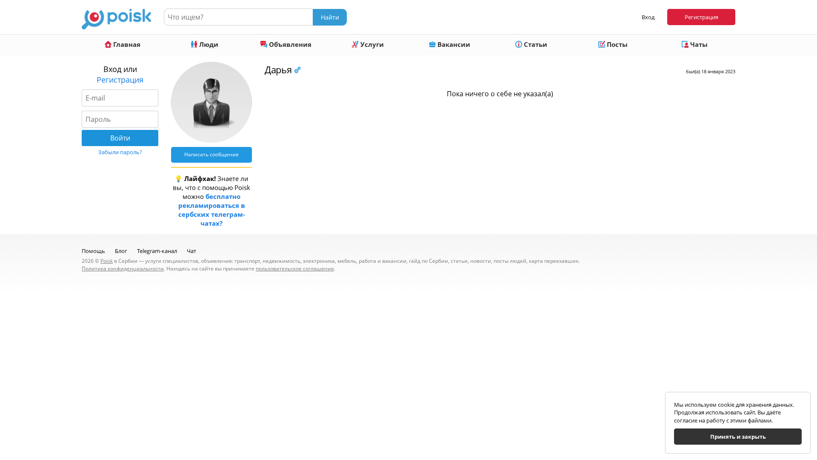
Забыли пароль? (120, 152)
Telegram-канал (157, 251)
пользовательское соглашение (295, 268)
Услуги (371, 44)
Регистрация (701, 17)
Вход (648, 17)
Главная (125, 44)
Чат (191, 251)
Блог (121, 251)
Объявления (289, 44)
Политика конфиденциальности (123, 268)
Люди (207, 44)
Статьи (534, 44)
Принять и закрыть (738, 436)
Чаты (698, 44)
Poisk (106, 260)
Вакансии (453, 44)
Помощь (93, 251)
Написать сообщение (211, 154)
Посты (616, 44)
